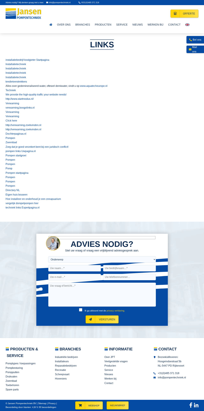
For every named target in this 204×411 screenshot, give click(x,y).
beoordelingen (47, 407)
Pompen (10, 138)
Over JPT (109, 357)
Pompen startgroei (16, 155)
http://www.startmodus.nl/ (20, 99)
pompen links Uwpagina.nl (21, 151)
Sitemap (42, 403)
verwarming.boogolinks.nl (20, 107)
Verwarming (12, 103)
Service (108, 370)
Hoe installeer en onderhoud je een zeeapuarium (33, 199)
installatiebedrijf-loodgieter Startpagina (27, 60)
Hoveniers (61, 378)
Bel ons (197, 39)
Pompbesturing (14, 368)
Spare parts (12, 389)
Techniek (11, 90)
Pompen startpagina (17, 173)
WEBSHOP (93, 405)
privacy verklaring (115, 310)
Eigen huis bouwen (16, 194)
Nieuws (108, 374)
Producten (110, 365)
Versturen (106, 319)
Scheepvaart (62, 374)
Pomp (9, 168)
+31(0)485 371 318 (168, 373)
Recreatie (60, 370)
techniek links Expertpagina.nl (23, 207)
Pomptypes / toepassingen (21, 363)
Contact (108, 383)
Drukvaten (11, 376)
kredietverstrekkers (16, 81)
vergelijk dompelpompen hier (22, 203)
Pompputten (12, 372)
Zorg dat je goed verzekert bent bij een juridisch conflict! (37, 146)
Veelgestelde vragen (116, 361)
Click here (11, 120)
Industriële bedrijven (66, 357)
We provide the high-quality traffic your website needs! (36, 94)
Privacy (52, 403)
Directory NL (13, 190)
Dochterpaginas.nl (16, 133)
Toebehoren (12, 385)
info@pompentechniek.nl (60, 2)
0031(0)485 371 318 (90, 2)
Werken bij (110, 378)
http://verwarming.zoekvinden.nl (23, 125)
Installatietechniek (16, 64)
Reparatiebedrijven (66, 365)
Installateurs (62, 361)
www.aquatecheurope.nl (93, 86)
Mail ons (194, 49)
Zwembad (11, 142)
